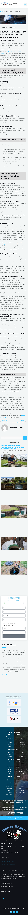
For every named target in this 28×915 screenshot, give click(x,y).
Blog (2, 898)
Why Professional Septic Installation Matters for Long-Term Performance (13, 447)
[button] (23, 27)
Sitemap (3, 895)
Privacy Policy (5, 901)
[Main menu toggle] (25, 4)
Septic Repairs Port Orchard (8, 864)
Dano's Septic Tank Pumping (13, 4)
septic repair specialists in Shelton (11, 96)
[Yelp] (14, 912)
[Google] (17, 912)
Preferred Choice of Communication (9, 624)
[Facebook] (11, 912)
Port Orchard (20, 244)
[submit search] (25, 438)
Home (1, 11)
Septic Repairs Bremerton (8, 861)
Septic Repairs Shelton (7, 867)
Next (14, 636)
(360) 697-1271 (5, 850)
